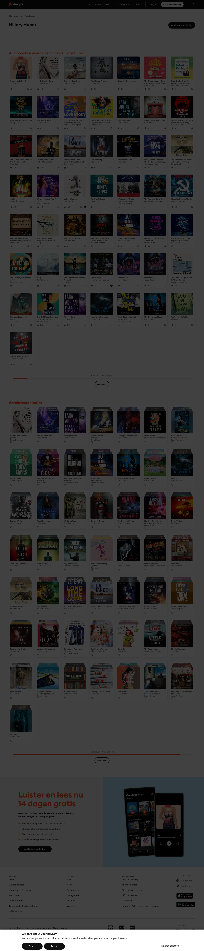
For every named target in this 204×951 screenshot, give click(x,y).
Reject (32, 946)
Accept (54, 946)
